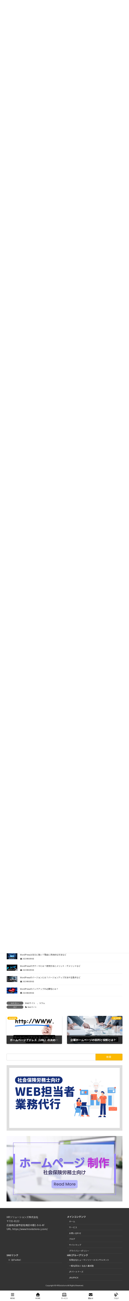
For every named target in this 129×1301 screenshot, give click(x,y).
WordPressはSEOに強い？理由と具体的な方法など (43, 954)
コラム (42, 1003)
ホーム (72, 1221)
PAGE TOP (124, 1285)
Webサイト (30, 1003)
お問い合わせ (75, 1233)
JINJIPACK (73, 1277)
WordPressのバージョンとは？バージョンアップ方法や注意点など (50, 977)
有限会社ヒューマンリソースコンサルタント (89, 1259)
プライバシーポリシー (79, 1250)
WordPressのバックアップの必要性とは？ (39, 988)
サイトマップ (75, 1244)
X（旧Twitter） (15, 1259)
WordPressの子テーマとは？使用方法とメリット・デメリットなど (50, 965)
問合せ (90, 1298)
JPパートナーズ (76, 1271)
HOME (37, 1298)
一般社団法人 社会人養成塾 (81, 1265)
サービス (73, 1227)
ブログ (72, 1238)
